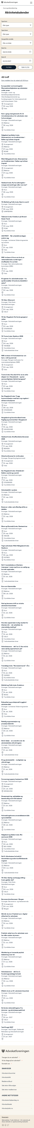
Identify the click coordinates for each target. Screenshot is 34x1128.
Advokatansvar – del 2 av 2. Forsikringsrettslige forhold (11, 973)
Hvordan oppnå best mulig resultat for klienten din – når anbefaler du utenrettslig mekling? (14, 625)
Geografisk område (7, 39)
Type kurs (4, 21)
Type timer (4, 30)
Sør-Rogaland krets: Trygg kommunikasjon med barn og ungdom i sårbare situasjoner (15, 398)
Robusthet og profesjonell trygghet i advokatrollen (14, 703)
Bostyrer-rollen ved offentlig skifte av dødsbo (14, 508)
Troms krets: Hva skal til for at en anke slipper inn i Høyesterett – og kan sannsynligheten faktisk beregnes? (14, 377)
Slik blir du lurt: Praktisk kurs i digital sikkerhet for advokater (14, 915)
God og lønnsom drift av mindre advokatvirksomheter (12, 604)
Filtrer (8, 67)
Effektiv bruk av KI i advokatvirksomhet (15, 991)
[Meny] (31, 2)
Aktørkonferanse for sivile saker (12, 456)
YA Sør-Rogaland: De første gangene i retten (14, 318)
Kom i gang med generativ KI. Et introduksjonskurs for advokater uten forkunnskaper (14, 116)
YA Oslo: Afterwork (8, 300)
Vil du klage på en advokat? (11, 1060)
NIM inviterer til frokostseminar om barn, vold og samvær (13, 357)
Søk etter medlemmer (9, 1089)
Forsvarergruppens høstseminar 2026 (14, 779)
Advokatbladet (7, 1104)
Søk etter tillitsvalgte (9, 1085)
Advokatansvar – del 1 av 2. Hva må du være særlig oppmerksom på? (14, 648)
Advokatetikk (6, 1077)
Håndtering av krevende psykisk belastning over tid (12, 953)
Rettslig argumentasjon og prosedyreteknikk (10, 722)
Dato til (3, 57)
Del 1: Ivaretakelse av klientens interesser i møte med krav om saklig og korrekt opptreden (15, 567)
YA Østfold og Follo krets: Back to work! (15, 202)
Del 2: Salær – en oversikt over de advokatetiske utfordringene (13, 742)
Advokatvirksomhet (8, 1073)
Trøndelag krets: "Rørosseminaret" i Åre (15, 666)
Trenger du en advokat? (10, 1057)
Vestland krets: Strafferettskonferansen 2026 (15, 438)
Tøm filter (25, 67)
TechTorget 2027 (7, 1027)
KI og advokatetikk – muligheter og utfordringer (13, 761)
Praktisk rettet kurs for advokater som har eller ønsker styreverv (14, 934)
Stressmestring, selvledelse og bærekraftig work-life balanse (12, 797)
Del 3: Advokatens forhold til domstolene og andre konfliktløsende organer (14, 858)
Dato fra (3, 48)
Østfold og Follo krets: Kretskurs (12, 685)
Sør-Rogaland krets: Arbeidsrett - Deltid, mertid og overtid (13, 472)
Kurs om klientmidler (8, 586)
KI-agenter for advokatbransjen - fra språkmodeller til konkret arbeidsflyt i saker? (14, 281)
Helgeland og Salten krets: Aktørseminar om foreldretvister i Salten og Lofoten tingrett (13, 137)
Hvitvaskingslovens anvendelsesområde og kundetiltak (15, 817)
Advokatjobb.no (7, 1108)
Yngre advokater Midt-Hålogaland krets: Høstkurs (15, 547)
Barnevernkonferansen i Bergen (12, 899)
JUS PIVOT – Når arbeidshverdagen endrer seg (13, 237)
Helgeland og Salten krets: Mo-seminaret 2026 (12, 836)
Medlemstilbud (7, 1081)
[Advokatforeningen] (9, 2)
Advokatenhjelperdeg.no (10, 1100)
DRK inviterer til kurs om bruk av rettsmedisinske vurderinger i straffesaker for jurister (12, 259)
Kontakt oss (6, 1063)
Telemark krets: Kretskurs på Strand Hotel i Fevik (13, 218)
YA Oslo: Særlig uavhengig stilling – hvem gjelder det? (13, 879)
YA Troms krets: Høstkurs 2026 (12, 336)
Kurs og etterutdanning (10, 8)
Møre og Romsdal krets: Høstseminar (14, 526)
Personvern (5, 1117)
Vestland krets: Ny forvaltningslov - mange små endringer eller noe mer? (14, 184)
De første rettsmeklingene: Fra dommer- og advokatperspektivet (13, 1009)
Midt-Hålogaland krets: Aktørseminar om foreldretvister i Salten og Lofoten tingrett (14, 161)
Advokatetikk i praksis (9, 490)
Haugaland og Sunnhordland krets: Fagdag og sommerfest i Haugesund (14, 419)
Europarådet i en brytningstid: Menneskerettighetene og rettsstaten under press (14, 88)
